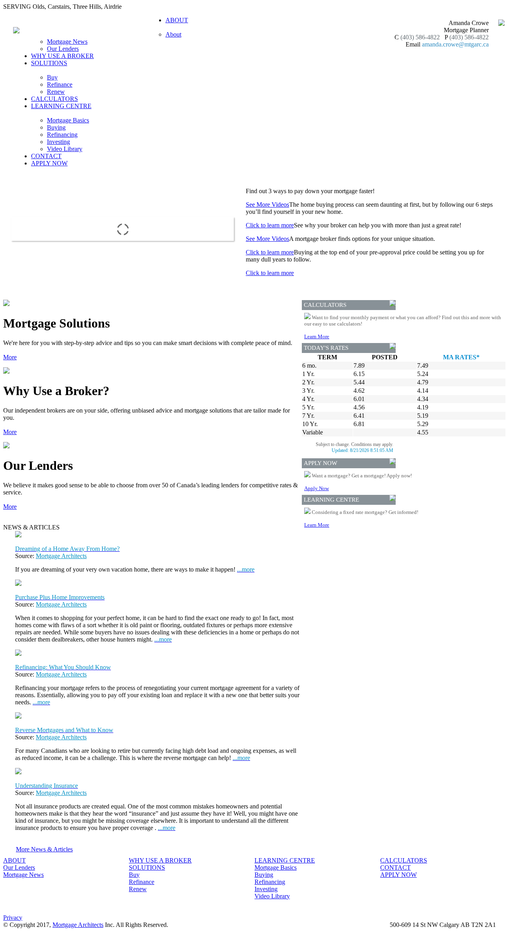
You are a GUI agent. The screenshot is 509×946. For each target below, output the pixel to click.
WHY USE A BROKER (62, 55)
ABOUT (14, 860)
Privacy (12, 917)
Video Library (64, 148)
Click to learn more (270, 225)
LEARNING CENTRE (284, 860)
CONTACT (46, 156)
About (173, 34)
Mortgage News (67, 41)
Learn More (316, 336)
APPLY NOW (49, 163)
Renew (56, 91)
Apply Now (316, 488)
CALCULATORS (54, 98)
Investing (58, 141)
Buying (56, 127)
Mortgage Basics (68, 120)
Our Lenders (63, 48)
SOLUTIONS (147, 867)
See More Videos (267, 204)
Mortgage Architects (61, 555)
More (10, 357)
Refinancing (62, 134)
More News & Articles (44, 849)
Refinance (59, 84)
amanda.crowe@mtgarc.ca (455, 44)
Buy (52, 77)
